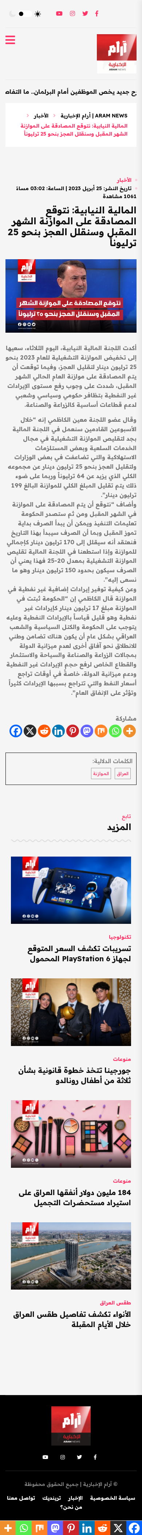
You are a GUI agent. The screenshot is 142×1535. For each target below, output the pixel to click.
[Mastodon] (86, 731)
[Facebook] (15, 731)
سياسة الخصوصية (112, 1498)
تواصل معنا (21, 1498)
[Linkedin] (58, 731)
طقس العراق (115, 1302)
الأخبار (41, 115)
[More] (129, 731)
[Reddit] (44, 731)
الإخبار (75, 1498)
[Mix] (101, 731)
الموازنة (101, 773)
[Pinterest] (72, 731)
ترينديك (51, 1498)
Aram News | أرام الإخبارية (93, 115)
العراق (123, 773)
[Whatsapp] (115, 731)
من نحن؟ (71, 1507)
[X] (30, 731)
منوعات (122, 1059)
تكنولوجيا (120, 937)
